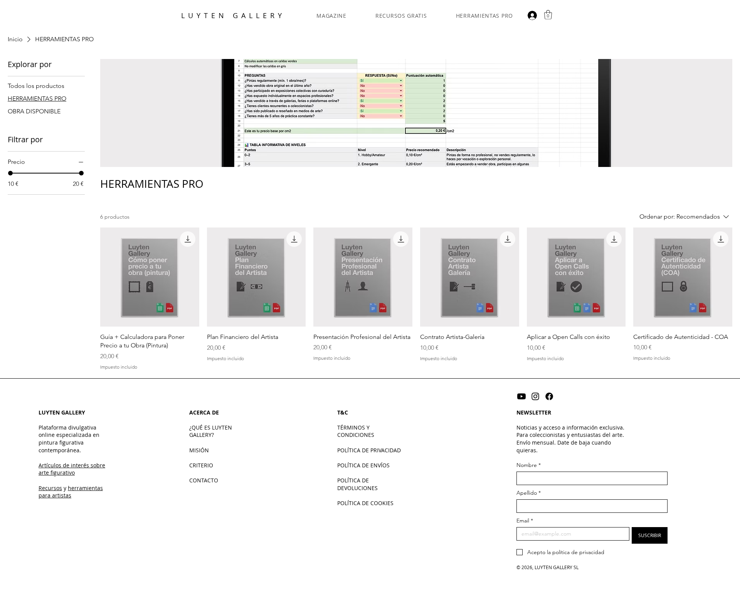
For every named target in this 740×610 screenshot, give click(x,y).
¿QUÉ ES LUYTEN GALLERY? (210, 431)
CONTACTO (203, 480)
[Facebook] (549, 396)
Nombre (528, 465)
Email (524, 520)
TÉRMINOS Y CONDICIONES (355, 431)
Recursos (50, 488)
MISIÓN (199, 450)
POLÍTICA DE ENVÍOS (363, 465)
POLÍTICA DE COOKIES (365, 503)
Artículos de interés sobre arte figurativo (72, 469)
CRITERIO (201, 465)
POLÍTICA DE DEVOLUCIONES (357, 484)
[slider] (10, 173)
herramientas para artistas (71, 491)
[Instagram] (535, 396)
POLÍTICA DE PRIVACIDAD (369, 450)
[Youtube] (521, 396)
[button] (548, 14)
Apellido (528, 493)
